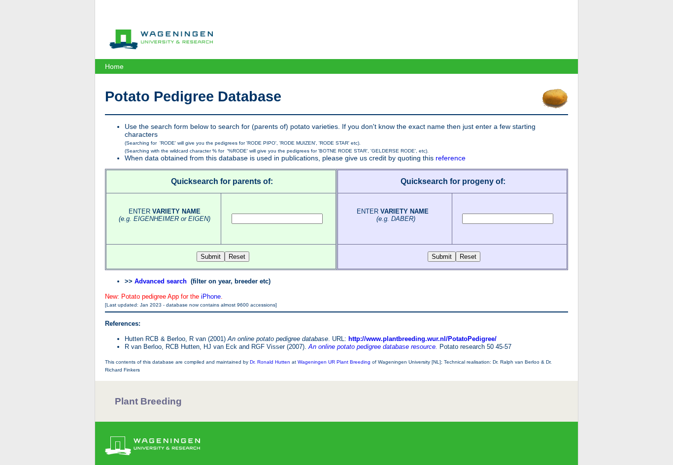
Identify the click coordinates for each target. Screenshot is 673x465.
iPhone (211, 296)
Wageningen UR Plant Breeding (334, 362)
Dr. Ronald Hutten (270, 362)
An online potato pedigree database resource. (372, 346)
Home (114, 66)
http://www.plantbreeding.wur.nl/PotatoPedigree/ (422, 338)
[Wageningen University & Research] (161, 47)
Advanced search (161, 281)
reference (451, 158)
